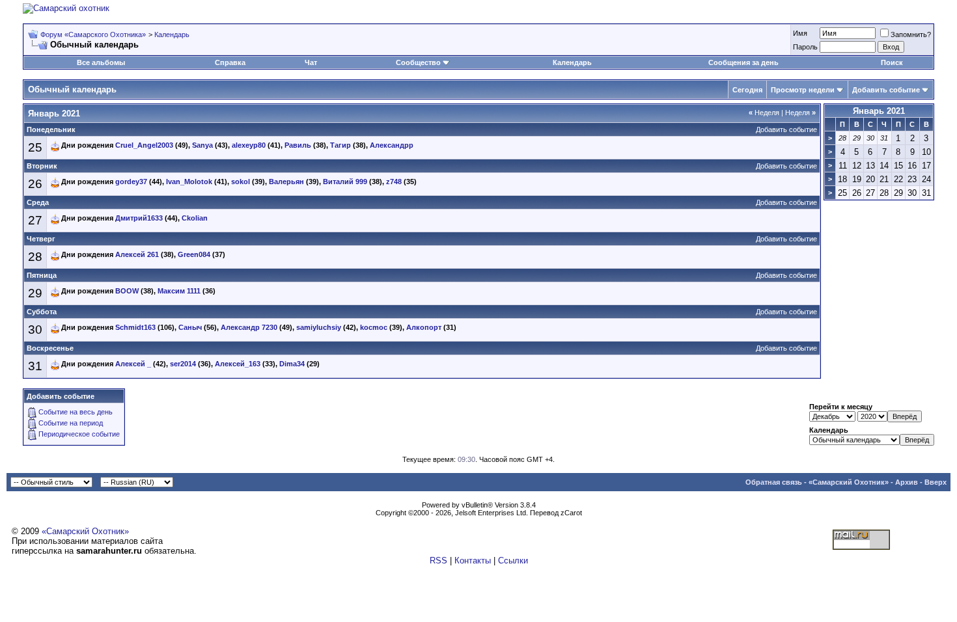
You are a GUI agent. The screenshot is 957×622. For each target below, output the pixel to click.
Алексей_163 (237, 364)
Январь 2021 (879, 111)
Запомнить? (911, 34)
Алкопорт (423, 327)
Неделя (764, 112)
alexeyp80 (249, 145)
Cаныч (190, 327)
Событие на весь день (75, 412)
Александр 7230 (249, 327)
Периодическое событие (79, 434)
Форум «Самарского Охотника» (93, 34)
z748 (394, 181)
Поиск (892, 62)
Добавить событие (886, 90)
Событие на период (70, 423)
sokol (240, 181)
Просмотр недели (803, 90)
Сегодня (747, 90)
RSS (438, 560)
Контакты (472, 560)
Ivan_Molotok (189, 181)
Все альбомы (101, 62)
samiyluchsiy (318, 327)
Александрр (391, 145)
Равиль (297, 145)
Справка (230, 62)
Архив (906, 482)
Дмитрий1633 (139, 218)
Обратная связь (773, 482)
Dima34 (292, 364)
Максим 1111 (179, 291)
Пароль (805, 47)
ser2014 (183, 364)
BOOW (127, 291)
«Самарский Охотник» (849, 482)
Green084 (194, 254)
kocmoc (373, 327)
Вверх (935, 482)
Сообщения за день (743, 62)
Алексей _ (133, 364)
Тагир (340, 145)
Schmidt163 (135, 327)
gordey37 (131, 181)
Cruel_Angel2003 (144, 145)
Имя (800, 33)
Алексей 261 (137, 254)
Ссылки (513, 560)
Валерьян (286, 181)
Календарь (171, 34)
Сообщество (418, 62)
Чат (311, 62)
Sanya (202, 145)
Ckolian (195, 218)
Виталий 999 (345, 181)
